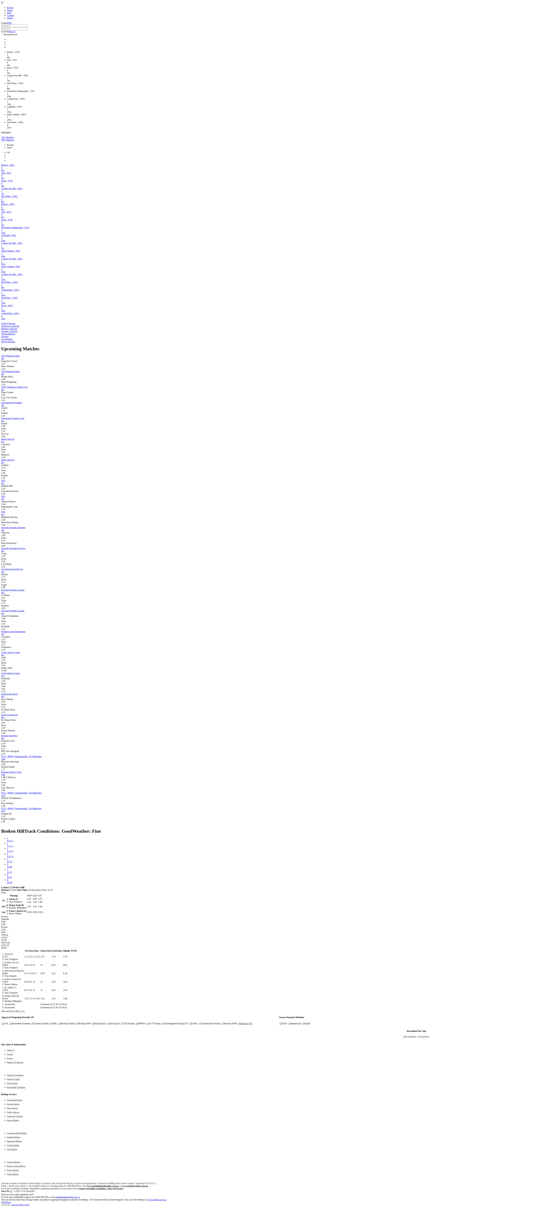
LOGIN (5, 31)
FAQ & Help (12, 1083)
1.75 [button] (3, 577)
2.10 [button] (3, 369)
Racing (10, 7)
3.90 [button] (3, 587)
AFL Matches (7, 137)
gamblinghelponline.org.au (67, 1197)
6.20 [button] (65, 973)
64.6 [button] (65, 965)
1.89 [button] (3, 426)
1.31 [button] (3, 410)
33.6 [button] (65, 990)
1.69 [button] (3, 494)
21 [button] (41, 982)
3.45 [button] (3, 540)
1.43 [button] (3, 629)
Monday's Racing (9, 328)
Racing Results (8, 341)
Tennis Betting (13, 1174)
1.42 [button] (3, 400)
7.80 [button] (3, 618)
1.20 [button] (53, 956)
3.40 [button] (53, 982)
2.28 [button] (3, 457)
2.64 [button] (3, 702)
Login (4, 23)
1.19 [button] (3, 384)
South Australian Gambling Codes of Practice (101, 1188)
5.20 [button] (3, 665)
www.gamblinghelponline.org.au (103, 1186)
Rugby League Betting (16, 1166)
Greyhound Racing (14, 1100)
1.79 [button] (3, 780)
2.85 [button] (3, 447)
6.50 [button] (53, 965)
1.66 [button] (3, 525)
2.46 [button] (3, 504)
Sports (10, 10)
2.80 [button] (3, 686)
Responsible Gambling (16, 1087)
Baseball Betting (13, 1137)
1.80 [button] (65, 998)
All (8, 152)
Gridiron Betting (14, 1162)
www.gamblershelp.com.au (135, 1186)
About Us (11, 1050)
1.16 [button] (3, 660)
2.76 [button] (3, 556)
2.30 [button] (3, 733)
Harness (5, 336)
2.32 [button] (3, 712)
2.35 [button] (42, 956)
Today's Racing (8, 323)
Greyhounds (6, 339)
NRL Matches (7, 140)
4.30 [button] (3, 379)
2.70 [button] (3, 650)
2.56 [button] (3, 754)
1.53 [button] (3, 509)
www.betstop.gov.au (156, 1199)
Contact (10, 15)
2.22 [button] (3, 598)
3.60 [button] (3, 785)
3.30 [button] (3, 681)
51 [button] (41, 965)
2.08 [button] (3, 764)
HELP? (12, 31)
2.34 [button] (3, 743)
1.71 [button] (3, 769)
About (10, 18)
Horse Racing (12, 1108)
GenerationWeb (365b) (20, 1205)
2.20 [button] (3, 520)
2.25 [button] (53, 973)
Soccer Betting (13, 1170)
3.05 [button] (3, 452)
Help (9, 13)
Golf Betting (12, 1149)
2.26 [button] (3, 566)
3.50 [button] (3, 436)
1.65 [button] (42, 998)
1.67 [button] (3, 363)
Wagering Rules (13, 1079)
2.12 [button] (3, 691)
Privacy (10, 1058)
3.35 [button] (3, 431)
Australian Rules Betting (17, 1133)
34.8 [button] (65, 982)
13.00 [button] (3, 670)
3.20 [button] (3, 561)
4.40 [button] (3, 546)
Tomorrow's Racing (10, 326)
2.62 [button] (3, 395)
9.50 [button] (42, 973)
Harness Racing (13, 1104)
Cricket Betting (13, 1145)
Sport (9, 147)
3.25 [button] (3, 644)
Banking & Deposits (15, 1062)
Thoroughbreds (8, 334)
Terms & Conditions (15, 1075)
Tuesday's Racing (9, 331)
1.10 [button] (53, 998)
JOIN (9, 23)
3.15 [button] (3, 415)
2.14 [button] (3, 800)
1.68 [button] (3, 535)
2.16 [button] (3, 488)
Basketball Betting (14, 1141)
